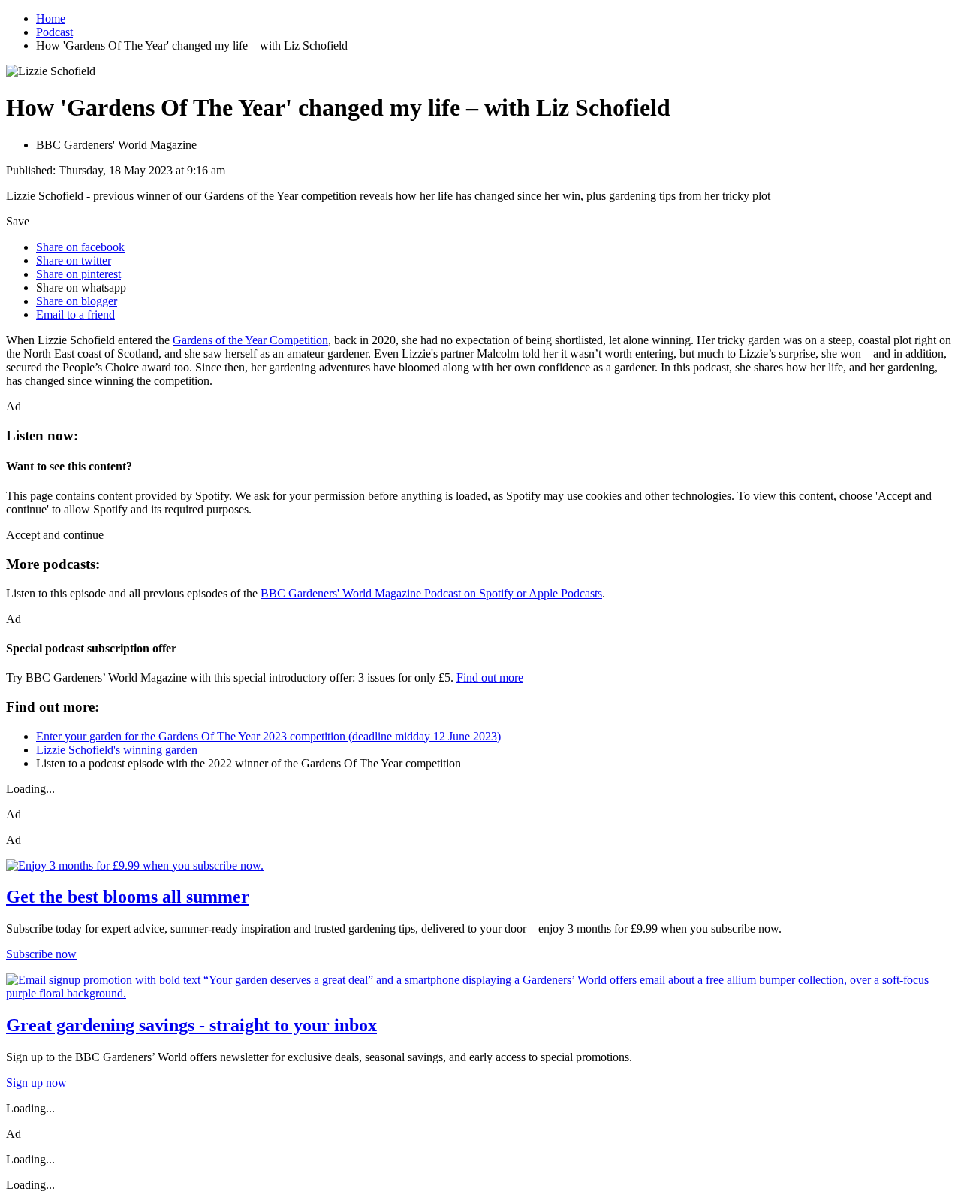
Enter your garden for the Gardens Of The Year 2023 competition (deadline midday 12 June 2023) (268, 736)
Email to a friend (75, 314)
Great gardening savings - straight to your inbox (191, 1025)
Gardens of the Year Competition (250, 340)
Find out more (489, 677)
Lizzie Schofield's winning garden (116, 749)
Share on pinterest (78, 274)
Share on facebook (80, 246)
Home (50, 18)
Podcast (54, 32)
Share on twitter (73, 260)
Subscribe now (41, 954)
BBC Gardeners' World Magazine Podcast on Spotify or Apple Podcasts (431, 593)
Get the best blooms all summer (127, 896)
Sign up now (36, 1082)
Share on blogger (76, 301)
